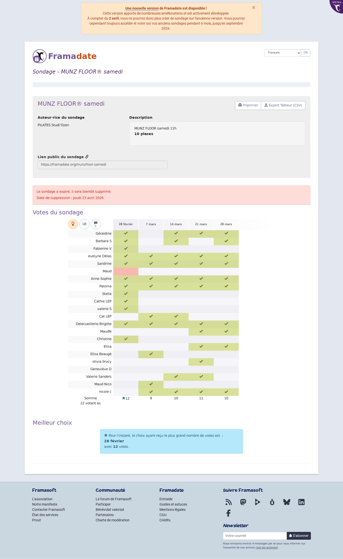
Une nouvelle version (142, 8)
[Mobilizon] (272, 505)
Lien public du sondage (61, 157)
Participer (103, 504)
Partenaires (105, 515)
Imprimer (250, 105)
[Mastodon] (243, 505)
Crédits (164, 520)
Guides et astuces (173, 504)
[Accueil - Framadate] (145, 56)
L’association (42, 499)
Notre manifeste (44, 504)
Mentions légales (172, 510)
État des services (45, 515)
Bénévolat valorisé (110, 510)
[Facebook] (228, 516)
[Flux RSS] (228, 505)
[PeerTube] (257, 505)
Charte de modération (113, 520)
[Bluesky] (286, 505)
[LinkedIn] (301, 505)
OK (306, 53)
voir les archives (267, 547)
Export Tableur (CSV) (285, 105)
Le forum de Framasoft (114, 499)
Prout (36, 520)
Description (140, 117)
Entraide (166, 499)
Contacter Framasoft (48, 510)
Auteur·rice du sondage (61, 117)
